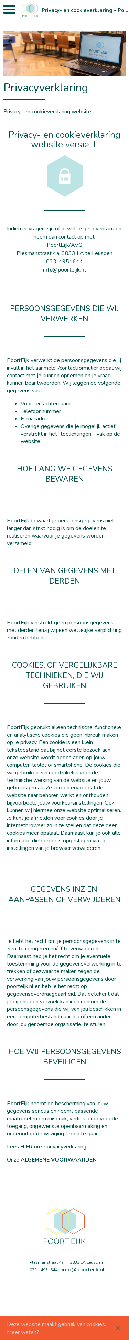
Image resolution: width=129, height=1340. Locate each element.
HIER (26, 1147)
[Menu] (9, 11)
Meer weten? (23, 1332)
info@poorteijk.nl (64, 270)
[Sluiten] (118, 1328)
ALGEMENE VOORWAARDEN (59, 1160)
